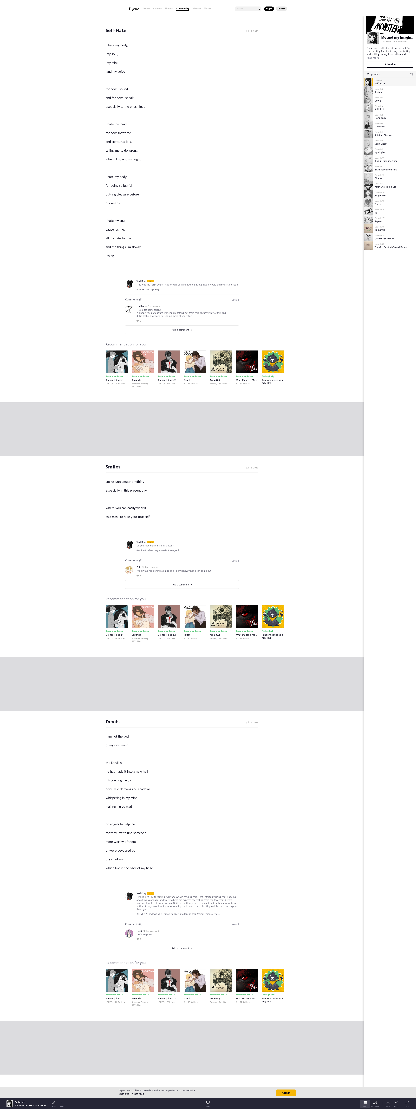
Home (146, 8)
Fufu (138, 567)
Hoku (139, 930)
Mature (197, 8)
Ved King (141, 281)
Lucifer (140, 306)
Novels (169, 8)
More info (124, 1093)
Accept (286, 1093)
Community (182, 8)
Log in (269, 8)
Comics (157, 8)
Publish (281, 8)
